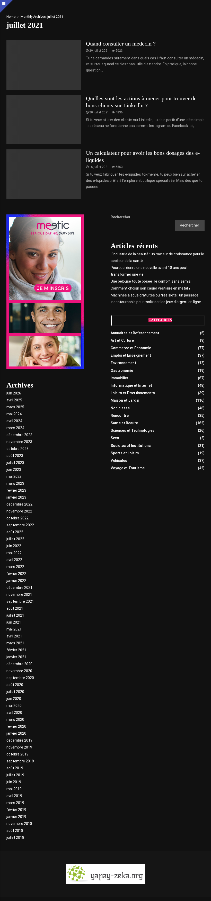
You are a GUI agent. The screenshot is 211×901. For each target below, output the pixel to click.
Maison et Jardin (125, 400)
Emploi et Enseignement (131, 355)
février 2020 (16, 726)
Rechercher (120, 217)
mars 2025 (15, 407)
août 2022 (14, 532)
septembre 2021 (20, 601)
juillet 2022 (15, 539)
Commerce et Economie (131, 348)
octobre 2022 (17, 518)
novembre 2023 (19, 442)
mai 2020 (14, 706)
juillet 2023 (15, 463)
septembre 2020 (20, 678)
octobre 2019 (17, 754)
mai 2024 (14, 414)
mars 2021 (15, 643)
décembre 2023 (19, 435)
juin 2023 (13, 469)
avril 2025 (14, 400)
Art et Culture (122, 340)
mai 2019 (14, 789)
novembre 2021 (19, 594)
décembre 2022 (19, 504)
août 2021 (14, 608)
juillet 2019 (15, 775)
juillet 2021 (15, 615)
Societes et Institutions (131, 446)
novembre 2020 (19, 671)
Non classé (120, 408)
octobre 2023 (17, 449)
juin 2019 (13, 782)
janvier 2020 (16, 733)
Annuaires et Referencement (135, 333)
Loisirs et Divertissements (133, 393)
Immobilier (119, 378)
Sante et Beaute (124, 423)
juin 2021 (13, 622)
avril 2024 (14, 421)
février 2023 (16, 490)
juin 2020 (13, 699)
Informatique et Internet (131, 385)
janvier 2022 (16, 581)
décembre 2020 (19, 664)
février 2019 (16, 810)
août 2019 (14, 768)
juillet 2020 (15, 692)
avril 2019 (14, 796)
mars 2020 (15, 719)
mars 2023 (15, 483)
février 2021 (16, 650)
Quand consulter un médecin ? (121, 43)
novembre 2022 (19, 511)
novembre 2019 (19, 747)
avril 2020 (14, 712)
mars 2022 (15, 567)
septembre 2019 (20, 761)
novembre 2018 (19, 824)
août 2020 (14, 685)
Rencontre (120, 415)
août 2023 (14, 456)
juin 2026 (13, 393)
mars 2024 (15, 428)
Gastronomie (122, 370)
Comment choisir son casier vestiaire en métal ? (150, 288)
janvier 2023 (16, 497)
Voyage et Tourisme (128, 468)
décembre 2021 (19, 587)
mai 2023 (14, 476)
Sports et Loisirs (125, 453)
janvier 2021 (16, 657)
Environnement (123, 363)
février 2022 (16, 574)
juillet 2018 (15, 837)
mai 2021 (14, 629)
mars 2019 (15, 803)
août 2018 (14, 830)
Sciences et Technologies (132, 430)
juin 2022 (13, 546)
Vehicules (119, 460)
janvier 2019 (16, 817)
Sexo (115, 438)
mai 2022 (14, 553)
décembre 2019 (19, 740)
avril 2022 (14, 560)
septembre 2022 (20, 525)
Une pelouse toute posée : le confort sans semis (151, 281)
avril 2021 (14, 636)
